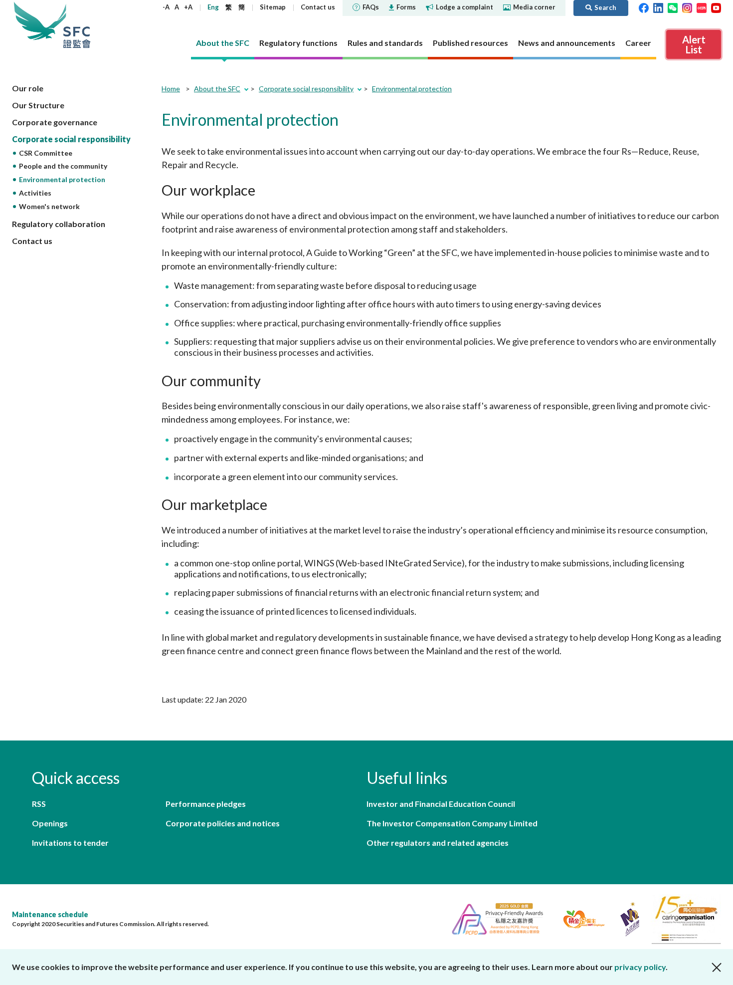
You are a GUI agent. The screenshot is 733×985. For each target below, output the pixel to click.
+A (188, 7)
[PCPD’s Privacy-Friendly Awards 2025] (493, 918)
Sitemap (273, 7)
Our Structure (38, 105)
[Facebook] (644, 7)
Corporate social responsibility (71, 139)
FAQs (371, 7)
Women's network (49, 206)
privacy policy (640, 967)
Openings (50, 823)
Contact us (318, 7)
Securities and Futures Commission (77, 24)
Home (171, 88)
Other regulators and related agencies (437, 842)
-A (166, 7)
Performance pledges (206, 803)
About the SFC (217, 88)
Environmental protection (62, 179)
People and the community (63, 166)
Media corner (534, 7)
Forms (406, 7)
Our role (27, 88)
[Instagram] (687, 7)
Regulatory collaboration (58, 224)
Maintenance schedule (50, 914)
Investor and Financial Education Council (440, 803)
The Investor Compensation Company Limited (452, 823)
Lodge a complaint (464, 7)
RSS (39, 803)
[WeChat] (673, 7)
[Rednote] (702, 7)
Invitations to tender (70, 842)
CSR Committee (45, 153)
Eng (213, 7)
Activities (35, 193)
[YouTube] (716, 7)
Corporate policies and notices (223, 823)
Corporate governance (54, 122)
